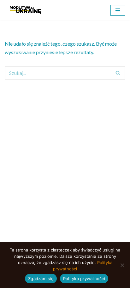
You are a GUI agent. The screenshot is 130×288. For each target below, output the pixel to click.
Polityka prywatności (84, 278)
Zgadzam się (41, 278)
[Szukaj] (118, 73)
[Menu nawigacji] (117, 10)
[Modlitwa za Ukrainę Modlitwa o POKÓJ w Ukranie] (25, 10)
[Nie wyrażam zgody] (122, 265)
